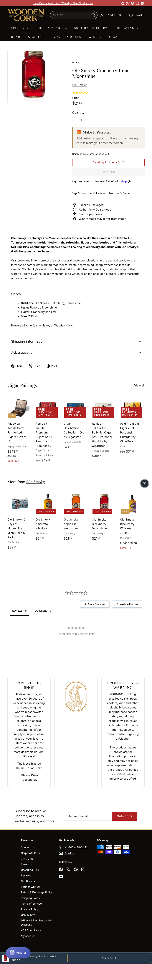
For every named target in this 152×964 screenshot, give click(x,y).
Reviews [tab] (17, 610)
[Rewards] (18, 952)
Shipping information (28, 341)
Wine (94, 37)
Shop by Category (91, 28)
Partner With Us (30, 886)
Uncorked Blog (30, 869)
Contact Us (28, 847)
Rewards (26, 864)
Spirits (18, 28)
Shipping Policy (30, 898)
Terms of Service (31, 903)
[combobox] (74, 15)
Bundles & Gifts (27, 37)
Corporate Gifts (30, 853)
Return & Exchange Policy (37, 892)
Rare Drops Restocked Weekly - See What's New (63, 3)
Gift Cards (27, 858)
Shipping (77, 154)
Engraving (125, 28)
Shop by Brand (50, 28)
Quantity (78, 112)
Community (28, 914)
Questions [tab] (41, 610)
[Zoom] (34, 77)
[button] (144, 483)
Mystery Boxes (67, 37)
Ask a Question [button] (96, 604)
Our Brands (28, 881)
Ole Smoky (79, 85)
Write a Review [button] (129, 604)
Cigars (116, 37)
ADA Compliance (31, 930)
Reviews (26, 875)
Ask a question (23, 352)
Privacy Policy (29, 909)
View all (139, 385)
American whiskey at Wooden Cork (49, 325)
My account (28, 936)
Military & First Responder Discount (37, 922)
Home (76, 62)
